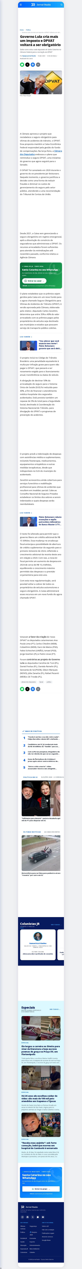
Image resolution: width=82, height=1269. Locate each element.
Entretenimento (35, 1245)
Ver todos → (56, 925)
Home (22, 30)
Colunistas (23, 1252)
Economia (33, 1238)
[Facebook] (28, 1217)
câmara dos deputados (28, 682)
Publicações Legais (48, 1233)
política (49, 682)
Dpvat (41, 682)
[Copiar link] (38, 65)
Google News (46, 1240)
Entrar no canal (36, 281)
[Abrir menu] (21, 5)
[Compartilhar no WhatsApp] (22, 65)
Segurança (33, 1226)
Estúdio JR (23, 1238)
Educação (23, 1245)
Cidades (32, 1252)
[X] (33, 1217)
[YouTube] (43, 1217)
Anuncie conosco (47, 1237)
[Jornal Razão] (41, 4)
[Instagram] (22, 1217)
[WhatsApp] (38, 1217)
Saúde (22, 1242)
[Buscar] (60, 5)
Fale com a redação (48, 1230)
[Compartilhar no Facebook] (33, 65)
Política (28, 30)
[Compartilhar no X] (27, 65)
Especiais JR (24, 1249)
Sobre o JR (45, 1226)
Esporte (32, 1242)
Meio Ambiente (35, 1249)
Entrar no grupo (41, 1189)
